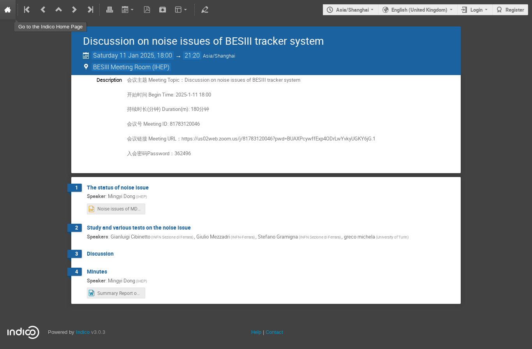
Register (515, 9)
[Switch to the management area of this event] (204, 9)
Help (256, 332)
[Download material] (163, 9)
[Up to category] (59, 9)
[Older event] (43, 9)
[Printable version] (109, 9)
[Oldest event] (27, 9)
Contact (274, 332)
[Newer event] (74, 9)
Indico (83, 332)
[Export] (128, 9)
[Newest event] (89, 9)
